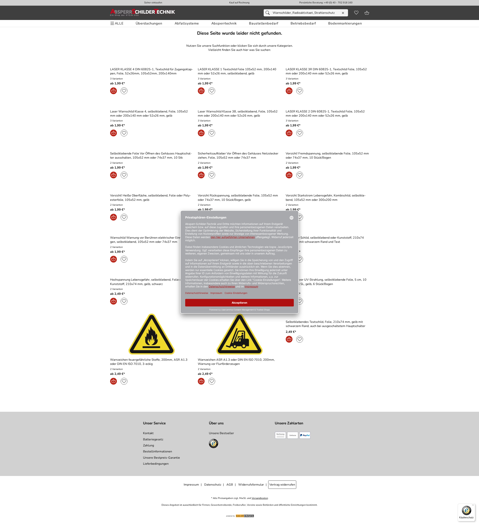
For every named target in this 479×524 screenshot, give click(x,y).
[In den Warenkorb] (113, 90)
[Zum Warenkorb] (367, 13)
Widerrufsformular (251, 485)
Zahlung (148, 445)
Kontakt (148, 433)
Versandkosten (260, 498)
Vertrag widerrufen (282, 485)
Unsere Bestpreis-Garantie (161, 458)
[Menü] (473, 506)
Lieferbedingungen (156, 464)
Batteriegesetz (153, 439)
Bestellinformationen (157, 451)
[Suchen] (268, 12)
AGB (229, 485)
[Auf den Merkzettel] (124, 90)
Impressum (191, 485)
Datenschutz (212, 485)
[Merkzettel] (356, 13)
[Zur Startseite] (142, 12)
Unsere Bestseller (221, 433)
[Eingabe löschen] (343, 13)
